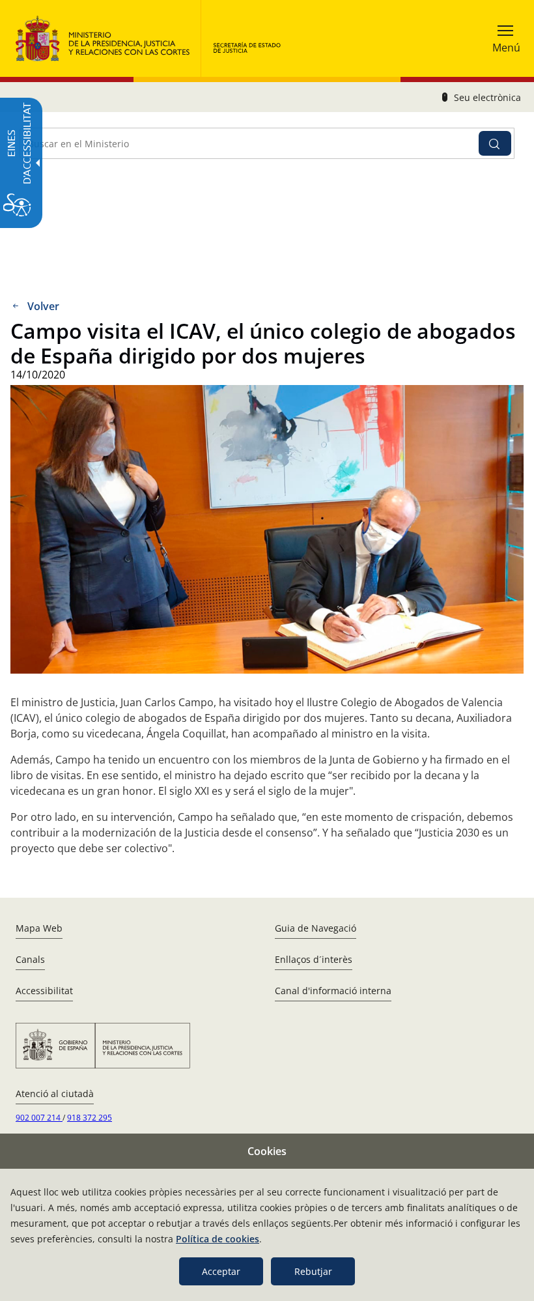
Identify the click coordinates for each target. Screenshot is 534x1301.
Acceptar (221, 1271)
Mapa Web (39, 928)
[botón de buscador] (495, 143)
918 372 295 (89, 1117)
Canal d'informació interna (333, 990)
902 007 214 (39, 1117)
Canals (30, 959)
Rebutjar (313, 1271)
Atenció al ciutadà (55, 1093)
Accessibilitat (44, 990)
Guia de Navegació (315, 928)
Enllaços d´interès (313, 959)
